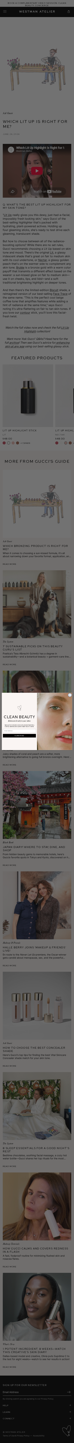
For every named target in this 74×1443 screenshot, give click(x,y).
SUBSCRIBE (19, 736)
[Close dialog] (69, 695)
